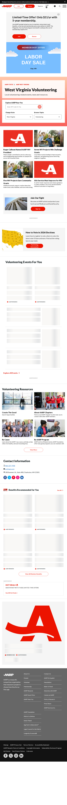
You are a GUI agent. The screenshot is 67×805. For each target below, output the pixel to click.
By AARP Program (41, 440)
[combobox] (23, 106)
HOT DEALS (11, 585)
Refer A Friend (48, 686)
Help (55, 6)
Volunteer (27, 682)
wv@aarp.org (9, 469)
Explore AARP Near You (14, 103)
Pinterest (13, 477)
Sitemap (5, 745)
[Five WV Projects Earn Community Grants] (18, 169)
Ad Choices (6, 751)
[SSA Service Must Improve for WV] (49, 169)
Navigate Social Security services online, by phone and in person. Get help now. (24, 2)
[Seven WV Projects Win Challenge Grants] (49, 138)
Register (40, 6)
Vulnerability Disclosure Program (52, 748)
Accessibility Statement (42, 745)
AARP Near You (28, 699)
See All (59, 490)
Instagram (17, 477)
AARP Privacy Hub (16, 745)
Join (19, 36)
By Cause (6, 440)
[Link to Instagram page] (16, 756)
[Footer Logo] (12, 674)
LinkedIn (22, 477)
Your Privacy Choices (18, 751)
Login (47, 5)
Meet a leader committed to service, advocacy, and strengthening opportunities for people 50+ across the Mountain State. (17, 156)
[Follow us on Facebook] (5, 756)
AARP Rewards (28, 691)
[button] (59, 6)
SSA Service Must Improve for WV (48, 180)
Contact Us (47, 674)
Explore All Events (10, 373)
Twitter (9, 477)
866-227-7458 (10, 466)
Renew (34, 36)
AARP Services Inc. (49, 708)
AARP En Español (49, 678)
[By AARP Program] (49, 428)
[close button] (58, 14)
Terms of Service (28, 745)
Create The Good (9, 412)
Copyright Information (33, 748)
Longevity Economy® (30, 733)
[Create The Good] (17, 401)
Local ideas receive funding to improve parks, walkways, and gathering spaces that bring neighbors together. (47, 156)
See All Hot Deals (11, 593)
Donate (26, 678)
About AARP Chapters (43, 412)
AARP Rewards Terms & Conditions (14, 748)
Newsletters (47, 682)
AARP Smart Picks (29, 695)
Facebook (5, 477)
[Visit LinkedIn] (21, 756)
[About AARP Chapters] (49, 401)
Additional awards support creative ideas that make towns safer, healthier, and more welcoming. (18, 186)
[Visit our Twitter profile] (11, 756)
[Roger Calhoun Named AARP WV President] (18, 138)
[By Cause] (17, 428)
